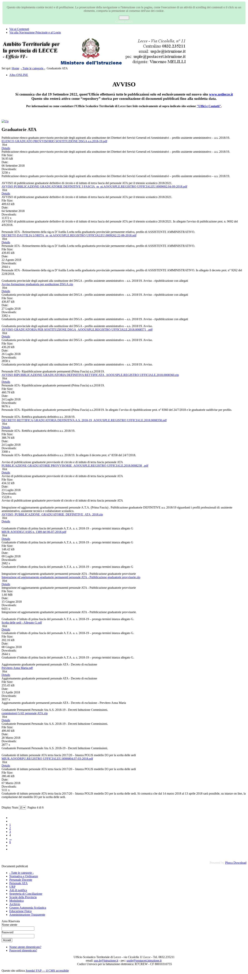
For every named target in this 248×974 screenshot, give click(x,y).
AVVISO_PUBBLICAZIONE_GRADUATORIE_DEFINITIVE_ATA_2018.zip (52, 514)
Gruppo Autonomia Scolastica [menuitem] (27, 907)
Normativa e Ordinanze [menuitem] (23, 876)
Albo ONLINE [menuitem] (18, 75)
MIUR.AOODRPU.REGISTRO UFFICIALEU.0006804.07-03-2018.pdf (47, 758)
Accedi (7, 940)
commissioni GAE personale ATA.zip (25, 713)
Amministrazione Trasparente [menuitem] (27, 914)
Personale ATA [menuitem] (18, 883)
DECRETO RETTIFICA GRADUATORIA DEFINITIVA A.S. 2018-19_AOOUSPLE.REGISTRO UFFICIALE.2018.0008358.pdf (84, 420)
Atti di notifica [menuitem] (18, 890)
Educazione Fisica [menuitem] (20, 911)
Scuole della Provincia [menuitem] (23, 897)
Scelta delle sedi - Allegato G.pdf (22, 622)
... (10, 838)
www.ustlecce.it (221, 94)
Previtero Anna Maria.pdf (17, 668)
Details (6, 148)
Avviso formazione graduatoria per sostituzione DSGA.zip (37, 284)
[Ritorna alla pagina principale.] (95, 64)
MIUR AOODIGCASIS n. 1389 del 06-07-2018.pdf (34, 532)
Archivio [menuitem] (14, 904)
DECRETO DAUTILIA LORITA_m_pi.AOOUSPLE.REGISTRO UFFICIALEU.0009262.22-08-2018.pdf (69, 235)
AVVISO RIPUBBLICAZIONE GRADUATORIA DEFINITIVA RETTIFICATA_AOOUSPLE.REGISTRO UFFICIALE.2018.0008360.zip (90, 375)
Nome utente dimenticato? (25, 947)
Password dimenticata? (23, 950)
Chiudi (124, 17)
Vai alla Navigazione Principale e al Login (35, 32)
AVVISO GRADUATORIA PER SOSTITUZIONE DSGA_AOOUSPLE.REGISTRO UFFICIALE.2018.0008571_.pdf (77, 329)
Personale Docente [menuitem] (20, 879)
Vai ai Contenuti (19, 29)
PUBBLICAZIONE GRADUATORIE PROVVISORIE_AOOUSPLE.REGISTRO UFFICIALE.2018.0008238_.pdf (75, 465)
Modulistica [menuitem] (16, 900)
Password (7, 932)
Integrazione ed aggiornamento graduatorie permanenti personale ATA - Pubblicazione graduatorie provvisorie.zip (71, 577)
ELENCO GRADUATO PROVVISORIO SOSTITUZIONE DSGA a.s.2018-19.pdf (54, 141)
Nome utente (9, 924)
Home (15, 68)
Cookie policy (124, 21)
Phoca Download (235, 862)
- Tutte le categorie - (33, 68)
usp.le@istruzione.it (106, 960)
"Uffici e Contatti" (209, 106)
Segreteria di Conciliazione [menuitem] (25, 893)
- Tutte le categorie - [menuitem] (21, 872)
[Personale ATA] (5, 121)
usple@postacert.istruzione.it (144, 960)
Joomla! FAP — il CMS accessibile (47, 970)
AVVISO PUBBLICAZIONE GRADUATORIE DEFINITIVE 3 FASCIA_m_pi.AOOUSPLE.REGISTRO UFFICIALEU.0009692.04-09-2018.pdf (94, 186)
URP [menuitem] (12, 886)
